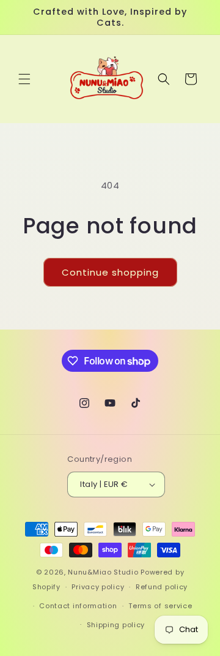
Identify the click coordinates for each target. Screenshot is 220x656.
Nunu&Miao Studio (103, 572)
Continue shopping (110, 272)
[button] (24, 79)
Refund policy (162, 587)
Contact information (78, 606)
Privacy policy (98, 587)
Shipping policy (116, 625)
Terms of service (160, 606)
